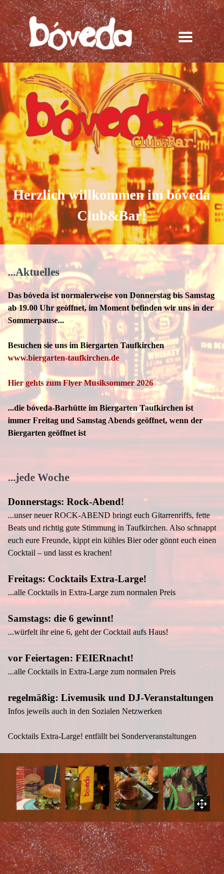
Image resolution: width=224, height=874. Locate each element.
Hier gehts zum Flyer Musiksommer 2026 (80, 382)
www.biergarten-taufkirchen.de (63, 357)
